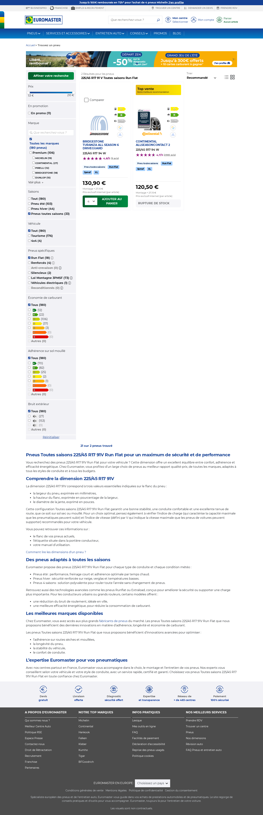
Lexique (137, 720)
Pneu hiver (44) (43, 209)
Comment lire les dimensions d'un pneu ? (56, 552)
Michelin (84, 720)
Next (234, 59)
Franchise (61, 8)
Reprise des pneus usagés (148, 750)
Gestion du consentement (181, 790)
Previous (28, 59)
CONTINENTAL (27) (46, 163)
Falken (83, 738)
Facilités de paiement (145, 738)
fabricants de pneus (113, 621)
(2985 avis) (170, 155)
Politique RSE (33, 732)
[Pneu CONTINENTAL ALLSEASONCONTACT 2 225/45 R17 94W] (152, 119)
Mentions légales (116, 790)
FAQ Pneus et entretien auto (204, 750)
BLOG (177, 33)
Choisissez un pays (151, 783)
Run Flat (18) (40, 258)
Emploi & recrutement (89, 8)
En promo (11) (41, 113)
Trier (190, 73)
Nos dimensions (196, 738)
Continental (86, 726)
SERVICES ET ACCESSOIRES (66, 33)
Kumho (83, 750)
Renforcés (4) (41, 263)
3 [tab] (131, 63)
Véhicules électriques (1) (49, 283)
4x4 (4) (36, 241)
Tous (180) (38, 305)
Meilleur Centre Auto (38, 726)
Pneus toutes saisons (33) (50, 214)
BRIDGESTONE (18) (46, 172)
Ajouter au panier (112, 201)
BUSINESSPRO (38, 8)
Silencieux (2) (41, 273)
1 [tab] (121, 63)
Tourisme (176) (42, 236)
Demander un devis (200, 8)
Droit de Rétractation (38, 750)
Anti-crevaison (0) (44, 268)
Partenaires (32, 767)
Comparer (97, 100)
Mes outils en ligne (144, 726)
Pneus (190, 732)
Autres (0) (38, 341)
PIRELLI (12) (42, 168)
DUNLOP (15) (43, 177)
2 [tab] (126, 63)
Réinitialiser (51, 437)
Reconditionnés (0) (45, 288)
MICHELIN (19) (43, 158)
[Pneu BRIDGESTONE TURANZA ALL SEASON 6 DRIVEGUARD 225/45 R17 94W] (99, 119)
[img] (70, 132)
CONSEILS (137, 33)
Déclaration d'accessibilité (148, 744)
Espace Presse (34, 738)
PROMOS (160, 33)
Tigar (82, 756)
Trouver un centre (167, 8)
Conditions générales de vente (84, 790)
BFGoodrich (86, 761)
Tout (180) (38, 198)
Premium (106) (44, 152)
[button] (52, 258)
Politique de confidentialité (146, 790)
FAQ (135, 732)
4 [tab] (137, 63)
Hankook (84, 732)
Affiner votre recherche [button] (51, 76)
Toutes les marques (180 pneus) (44, 145)
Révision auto (194, 744)
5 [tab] (142, 63)
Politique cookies (143, 756)
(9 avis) (115, 158)
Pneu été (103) (41, 203)
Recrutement (33, 756)
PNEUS (32, 33)
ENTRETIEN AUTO (108, 33)
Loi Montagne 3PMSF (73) (50, 278)
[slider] (28, 92)
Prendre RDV (228, 8)
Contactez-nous (35, 744)
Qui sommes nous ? (37, 720)
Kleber (83, 744)
